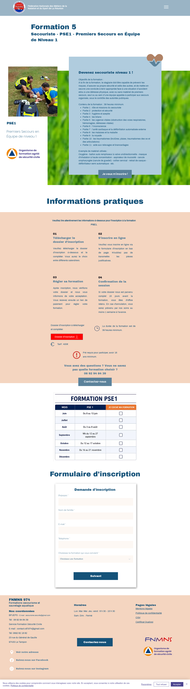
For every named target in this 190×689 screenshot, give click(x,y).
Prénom (62, 495)
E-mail (61, 524)
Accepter (177, 684)
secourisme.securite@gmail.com (38, 615)
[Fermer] (186, 684)
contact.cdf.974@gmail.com (30, 628)
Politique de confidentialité (22, 685)
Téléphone (63, 539)
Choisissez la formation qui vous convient (78, 553)
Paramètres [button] (146, 684)
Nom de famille (65, 510)
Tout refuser (161, 684)
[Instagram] (12, 669)
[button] (166, 7)
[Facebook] (11, 660)
